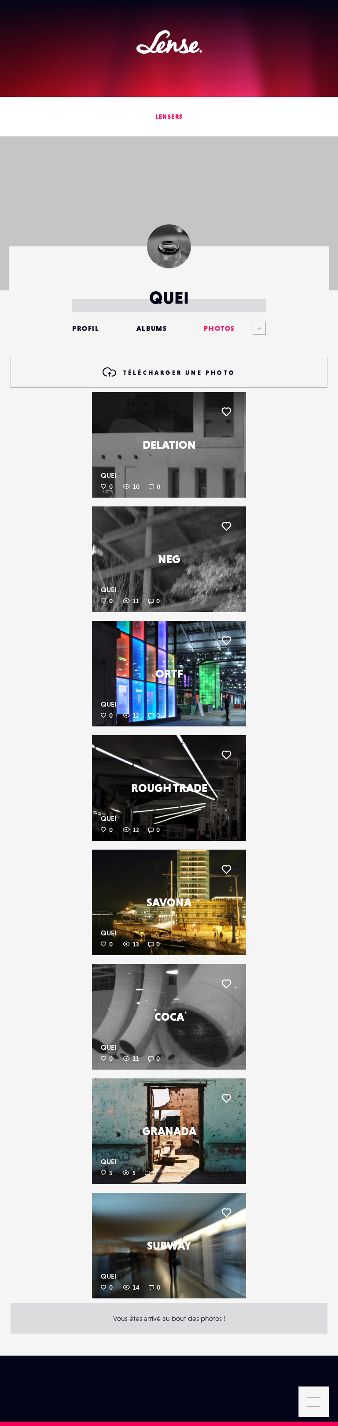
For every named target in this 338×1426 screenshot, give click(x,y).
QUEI (108, 475)
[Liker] (226, 411)
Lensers (169, 116)
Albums (151, 328)
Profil (85, 328)
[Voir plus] (250, 328)
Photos (219, 328)
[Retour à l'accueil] (169, 42)
